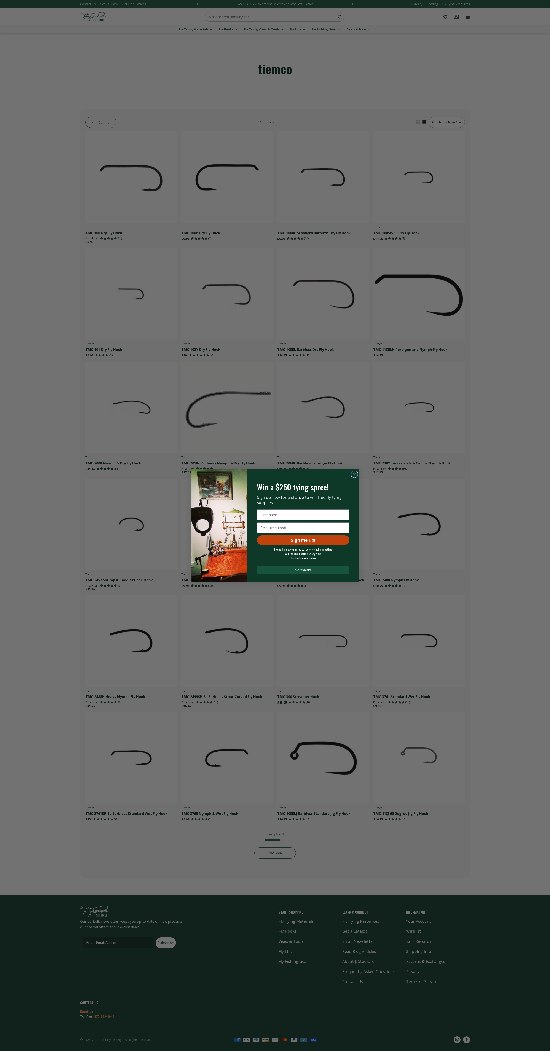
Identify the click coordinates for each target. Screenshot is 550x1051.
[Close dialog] (354, 474)
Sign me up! (303, 540)
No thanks (303, 570)
